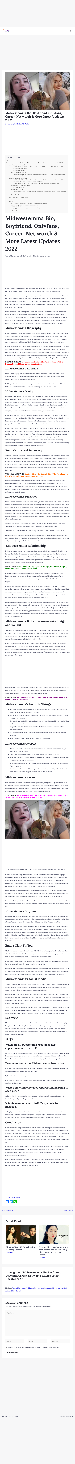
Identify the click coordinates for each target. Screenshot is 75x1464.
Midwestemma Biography (18, 165)
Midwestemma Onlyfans (19, 193)
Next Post (68, 1210)
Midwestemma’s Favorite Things (20, 185)
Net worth (16, 199)
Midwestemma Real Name (20, 168)
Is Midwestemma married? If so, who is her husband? (26, 208)
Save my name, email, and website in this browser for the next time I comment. (33, 1347)
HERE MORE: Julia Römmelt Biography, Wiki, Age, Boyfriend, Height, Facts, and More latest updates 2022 (40, 179)
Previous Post (7, 1210)
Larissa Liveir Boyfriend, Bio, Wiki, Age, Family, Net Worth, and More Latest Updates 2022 (36, 475)
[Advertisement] (37, 13)
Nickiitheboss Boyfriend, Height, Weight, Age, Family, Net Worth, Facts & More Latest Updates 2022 (36, 796)
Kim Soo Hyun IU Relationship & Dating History (20, 1248)
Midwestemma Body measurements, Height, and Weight (27, 182)
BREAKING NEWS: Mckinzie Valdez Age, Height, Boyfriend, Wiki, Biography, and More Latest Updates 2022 (40, 166)
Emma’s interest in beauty (18, 172)
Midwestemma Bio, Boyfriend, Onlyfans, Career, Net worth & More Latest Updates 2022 (35, 163)
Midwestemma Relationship (19, 178)
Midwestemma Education (20, 176)
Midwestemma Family (19, 170)
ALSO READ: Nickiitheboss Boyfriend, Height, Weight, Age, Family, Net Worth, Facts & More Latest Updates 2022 (42, 191)
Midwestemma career (17, 189)
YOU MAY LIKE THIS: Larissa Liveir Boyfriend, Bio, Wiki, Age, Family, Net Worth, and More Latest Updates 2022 (41, 174)
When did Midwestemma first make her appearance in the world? (30, 203)
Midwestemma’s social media (19, 197)
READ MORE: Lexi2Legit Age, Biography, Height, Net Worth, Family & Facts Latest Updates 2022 (38, 183)
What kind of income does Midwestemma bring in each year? (28, 206)
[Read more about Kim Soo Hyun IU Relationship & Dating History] (21, 1234)
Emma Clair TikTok (16, 195)
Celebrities (18, 124)
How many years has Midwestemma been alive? (25, 205)
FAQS (12, 201)
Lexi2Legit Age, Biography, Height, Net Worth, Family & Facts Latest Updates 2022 (36, 698)
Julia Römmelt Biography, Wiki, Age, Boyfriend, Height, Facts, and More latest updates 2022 (36, 567)
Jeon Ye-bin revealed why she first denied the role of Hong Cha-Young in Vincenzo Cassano (53, 1251)
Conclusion (15, 211)
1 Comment (9, 124)
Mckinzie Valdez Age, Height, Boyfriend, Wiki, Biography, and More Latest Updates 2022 (34, 363)
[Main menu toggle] (70, 31)
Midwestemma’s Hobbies (19, 187)
